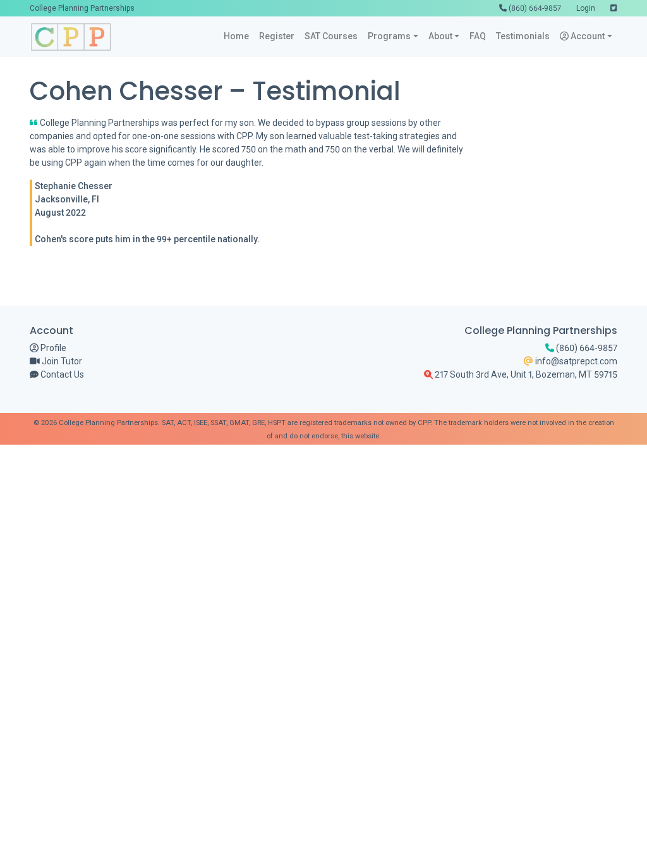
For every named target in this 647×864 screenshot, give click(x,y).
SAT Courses (331, 36)
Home (236, 36)
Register (276, 36)
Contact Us (61, 374)
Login (585, 8)
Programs (389, 36)
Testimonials (523, 36)
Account (587, 36)
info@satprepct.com (575, 361)
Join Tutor (61, 361)
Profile (52, 348)
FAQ (477, 36)
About (440, 36)
